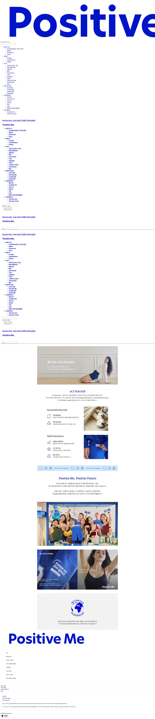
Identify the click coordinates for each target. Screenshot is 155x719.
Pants (9, 78)
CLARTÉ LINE (10, 91)
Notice (9, 102)
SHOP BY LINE (7, 86)
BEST (8, 71)
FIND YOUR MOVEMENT (13, 108)
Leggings (9, 76)
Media (9, 50)
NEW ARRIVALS (11, 67)
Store (8, 54)
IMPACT (6, 56)
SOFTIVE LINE (10, 89)
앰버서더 (9, 97)
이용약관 (4, 696)
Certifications (11, 60)
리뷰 (8, 104)
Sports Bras (10, 73)
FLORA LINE (10, 93)
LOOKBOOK (7, 110)
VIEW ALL (9, 69)
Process (9, 58)
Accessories (10, 82)
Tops (8, 75)
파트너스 (9, 100)
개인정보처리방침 (6, 698)
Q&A (8, 106)
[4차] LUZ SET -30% (12, 65)
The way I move (11, 113)
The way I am (11, 112)
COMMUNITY (7, 95)
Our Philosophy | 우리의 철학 (15, 49)
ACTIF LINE (10, 88)
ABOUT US (7, 47)
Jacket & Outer (11, 80)
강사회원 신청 (11, 99)
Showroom (10, 52)
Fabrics (9, 62)
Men (8, 84)
